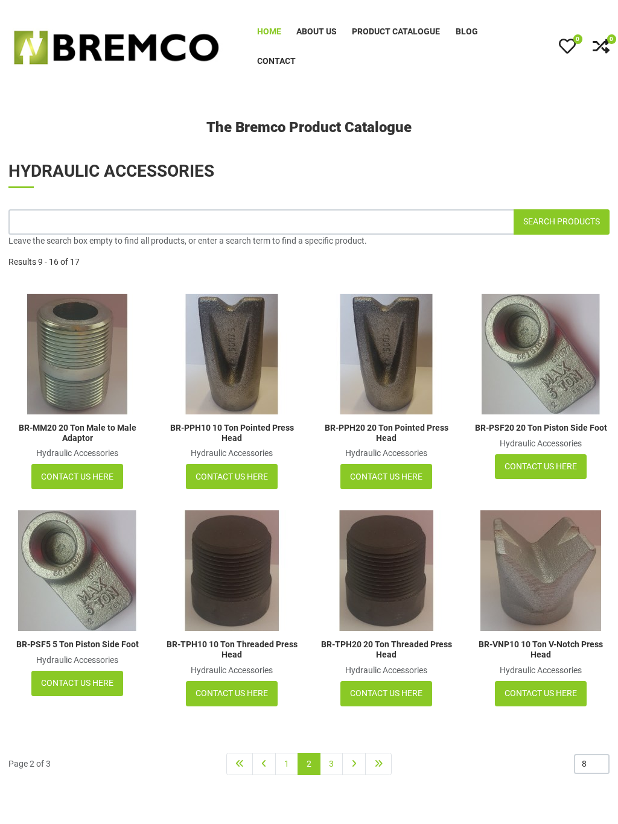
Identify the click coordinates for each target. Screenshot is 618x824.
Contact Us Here (77, 476)
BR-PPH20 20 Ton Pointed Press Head (386, 433)
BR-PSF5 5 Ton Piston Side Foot (77, 644)
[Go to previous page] (264, 764)
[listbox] (592, 764)
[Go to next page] (354, 764)
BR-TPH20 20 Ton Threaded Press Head (386, 649)
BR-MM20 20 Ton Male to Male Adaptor (77, 433)
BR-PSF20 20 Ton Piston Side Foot (541, 428)
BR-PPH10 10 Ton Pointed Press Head (232, 433)
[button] (567, 46)
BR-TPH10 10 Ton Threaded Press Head (232, 649)
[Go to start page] (239, 764)
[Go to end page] (378, 764)
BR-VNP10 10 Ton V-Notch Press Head (541, 649)
